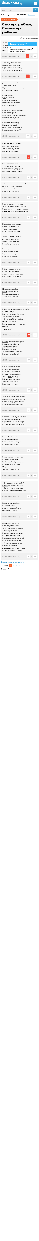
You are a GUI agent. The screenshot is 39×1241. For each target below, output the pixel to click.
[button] (19, 56)
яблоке (11, 229)
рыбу (10, 376)
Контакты (31, 15)
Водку (4, 399)
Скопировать (12, 56)
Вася (4, 437)
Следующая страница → (12, 562)
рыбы (11, 166)
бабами (13, 171)
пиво (12, 442)
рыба (10, 149)
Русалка (5, 105)
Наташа (5, 341)
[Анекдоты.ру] (11, 3)
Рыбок (4, 291)
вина (22, 324)
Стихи (4, 19)
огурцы (18, 209)
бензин (8, 424)
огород (23, 206)
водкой (18, 442)
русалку (20, 269)
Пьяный (5, 485)
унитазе (16, 149)
